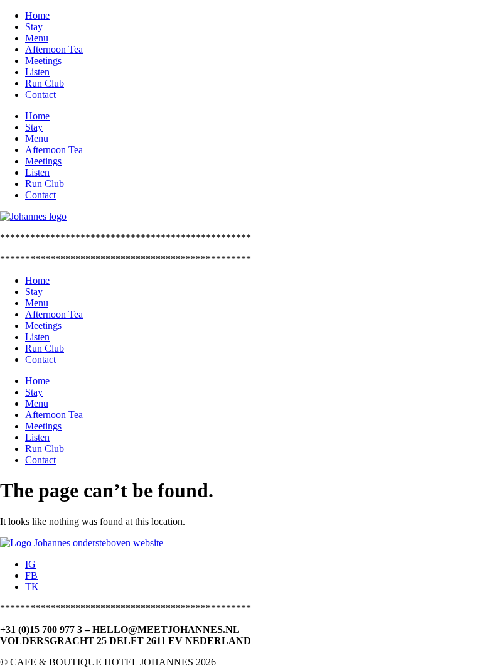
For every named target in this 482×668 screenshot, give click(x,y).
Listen (37, 72)
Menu (36, 38)
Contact (40, 94)
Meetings (43, 60)
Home (37, 15)
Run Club (44, 83)
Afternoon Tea (54, 49)
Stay (34, 26)
